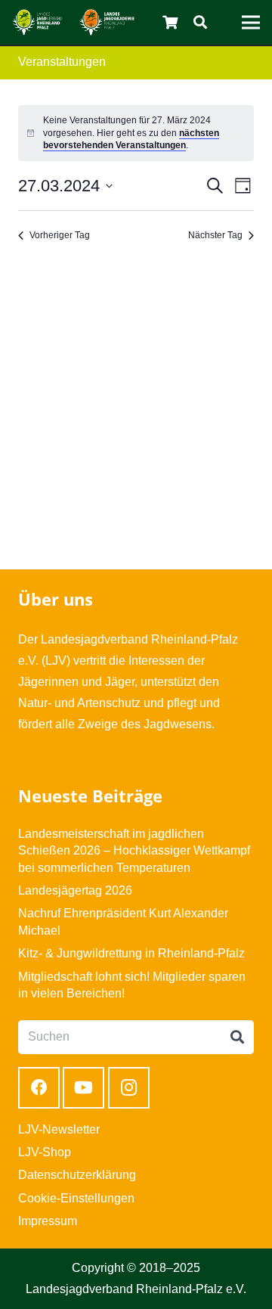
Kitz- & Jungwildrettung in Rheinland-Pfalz (131, 953)
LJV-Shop (44, 1152)
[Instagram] (129, 1088)
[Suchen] (200, 22)
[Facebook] (39, 1088)
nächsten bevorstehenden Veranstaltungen (131, 139)
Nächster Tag (215, 235)
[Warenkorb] (171, 22)
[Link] (37, 22)
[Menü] (251, 23)
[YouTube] (83, 1088)
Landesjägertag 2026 (75, 890)
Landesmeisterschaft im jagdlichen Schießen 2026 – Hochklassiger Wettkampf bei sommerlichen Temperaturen (134, 850)
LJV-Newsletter (59, 1129)
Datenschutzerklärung (77, 1174)
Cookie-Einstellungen (76, 1198)
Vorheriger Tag (59, 235)
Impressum (47, 1220)
